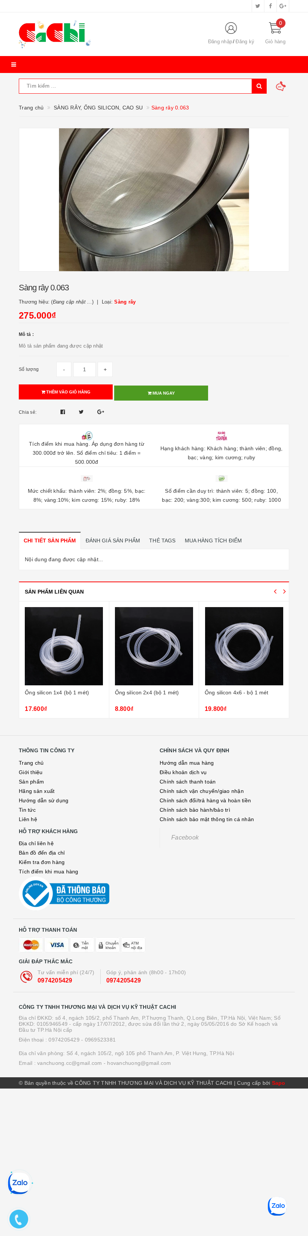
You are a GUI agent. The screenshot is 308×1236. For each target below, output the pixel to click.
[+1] (100, 412)
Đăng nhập (220, 41)
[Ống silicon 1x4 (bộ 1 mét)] (64, 646)
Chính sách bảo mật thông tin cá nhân (207, 819)
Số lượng (29, 369)
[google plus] (283, 6)
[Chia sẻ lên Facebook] (63, 412)
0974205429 (55, 980)
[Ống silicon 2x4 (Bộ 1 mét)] (154, 646)
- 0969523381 (98, 1040)
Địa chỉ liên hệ (36, 843)
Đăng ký (245, 41)
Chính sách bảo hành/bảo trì (195, 810)
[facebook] (270, 6)
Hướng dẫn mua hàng (187, 763)
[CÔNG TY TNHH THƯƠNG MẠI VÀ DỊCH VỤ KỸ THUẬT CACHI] (107, 34)
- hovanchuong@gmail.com (137, 1063)
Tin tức (27, 810)
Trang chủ (31, 763)
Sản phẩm (31, 782)
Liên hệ (28, 819)
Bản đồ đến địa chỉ (42, 853)
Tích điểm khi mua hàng (49, 872)
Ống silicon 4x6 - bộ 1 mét (237, 692)
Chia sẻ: (27, 412)
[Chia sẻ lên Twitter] (82, 412)
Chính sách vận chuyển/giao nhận (202, 791)
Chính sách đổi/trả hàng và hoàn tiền (205, 800)
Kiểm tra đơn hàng (42, 862)
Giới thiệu (31, 772)
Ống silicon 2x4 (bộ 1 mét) (147, 692)
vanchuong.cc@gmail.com (69, 1063)
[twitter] (258, 6)
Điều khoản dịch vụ (183, 772)
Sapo (278, 1083)
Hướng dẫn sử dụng (43, 800)
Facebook (185, 837)
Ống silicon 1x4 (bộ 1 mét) (57, 692)
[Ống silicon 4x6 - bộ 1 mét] (244, 646)
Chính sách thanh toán (188, 782)
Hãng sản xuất (36, 791)
